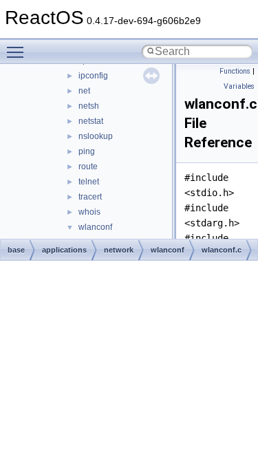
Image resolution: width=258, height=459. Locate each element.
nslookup (95, 136)
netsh (88, 106)
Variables (239, 86)
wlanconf (95, 227)
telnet (88, 181)
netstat (90, 121)
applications (64, 250)
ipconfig (93, 76)
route (88, 166)
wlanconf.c (221, 250)
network (118, 250)
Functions (234, 71)
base (16, 250)
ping (86, 151)
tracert (90, 197)
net (84, 91)
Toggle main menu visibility (18, 51)
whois (89, 212)
